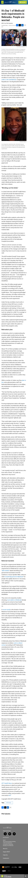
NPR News (8, 802)
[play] (2, 876)
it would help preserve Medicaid (13, 576)
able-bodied (5, 570)
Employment (6, 858)
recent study (6, 609)
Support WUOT (6, 851)
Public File (5, 855)
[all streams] (26, 876)
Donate (23, 2)
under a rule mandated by (8, 79)
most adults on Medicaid (14, 600)
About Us (5, 848)
